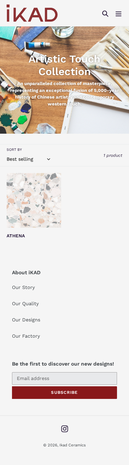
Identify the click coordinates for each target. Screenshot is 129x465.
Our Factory (26, 336)
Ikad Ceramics (72, 445)
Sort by (14, 149)
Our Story (23, 287)
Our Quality (25, 303)
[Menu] (118, 13)
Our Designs (26, 320)
